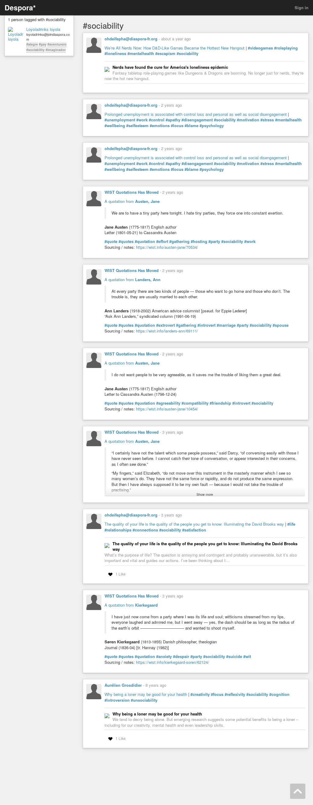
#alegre (32, 44)
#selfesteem (137, 125)
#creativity (200, 694)
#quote (111, 241)
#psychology (212, 125)
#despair (181, 656)
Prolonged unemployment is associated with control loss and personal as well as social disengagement (196, 114)
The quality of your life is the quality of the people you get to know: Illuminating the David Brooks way (194, 524)
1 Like (121, 573)
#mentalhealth (140, 53)
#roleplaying (286, 48)
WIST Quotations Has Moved (132, 192)
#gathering (179, 241)
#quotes (126, 241)
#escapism (165, 53)
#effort (162, 241)
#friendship (220, 403)
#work (142, 120)
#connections (145, 530)
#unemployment (120, 120)
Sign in (301, 7)
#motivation (248, 120)
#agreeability (168, 403)
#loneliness (115, 53)
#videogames (260, 48)
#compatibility (195, 403)
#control (156, 120)
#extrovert (165, 325)
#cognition (279, 694)
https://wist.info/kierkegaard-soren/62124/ (172, 662)
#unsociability (144, 700)
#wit (247, 656)
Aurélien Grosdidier (123, 685)
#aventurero (57, 44)
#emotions (160, 125)
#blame (191, 125)
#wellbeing (115, 125)
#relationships (118, 530)
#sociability (35, 49)
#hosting (199, 241)
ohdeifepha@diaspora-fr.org (131, 39)
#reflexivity (235, 694)
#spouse (281, 325)
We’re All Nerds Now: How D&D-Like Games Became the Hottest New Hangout (175, 48)
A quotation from (132, 201)
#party (214, 241)
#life (291, 524)
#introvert (206, 325)
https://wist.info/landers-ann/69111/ (167, 331)
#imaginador (56, 49)
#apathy (173, 120)
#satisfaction (194, 530)
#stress (267, 120)
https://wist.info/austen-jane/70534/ (167, 247)
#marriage (226, 325)
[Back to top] (297, 791)
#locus (177, 125)
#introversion (117, 700)
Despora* (20, 7)
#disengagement (197, 120)
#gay (42, 44)
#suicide (234, 656)
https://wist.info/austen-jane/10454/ (167, 409)
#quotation (145, 241)
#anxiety (164, 656)
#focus (217, 694)
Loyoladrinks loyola (43, 29)
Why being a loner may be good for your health (146, 694)
